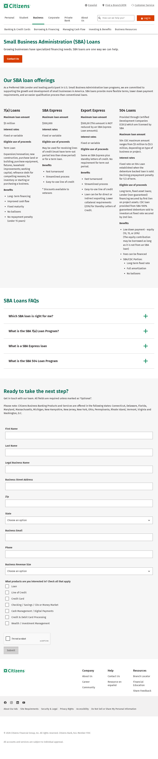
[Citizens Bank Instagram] (11, 702)
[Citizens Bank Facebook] (5, 702)
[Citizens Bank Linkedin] (17, 702)
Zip (7, 496)
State (8, 513)
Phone (8, 547)
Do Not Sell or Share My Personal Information (113, 709)
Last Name (11, 445)
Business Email (13, 530)
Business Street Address (19, 479)
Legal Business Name (17, 462)
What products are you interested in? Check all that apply (38, 581)
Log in (147, 18)
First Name (11, 428)
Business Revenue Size (18, 564)
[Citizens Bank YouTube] (24, 702)
